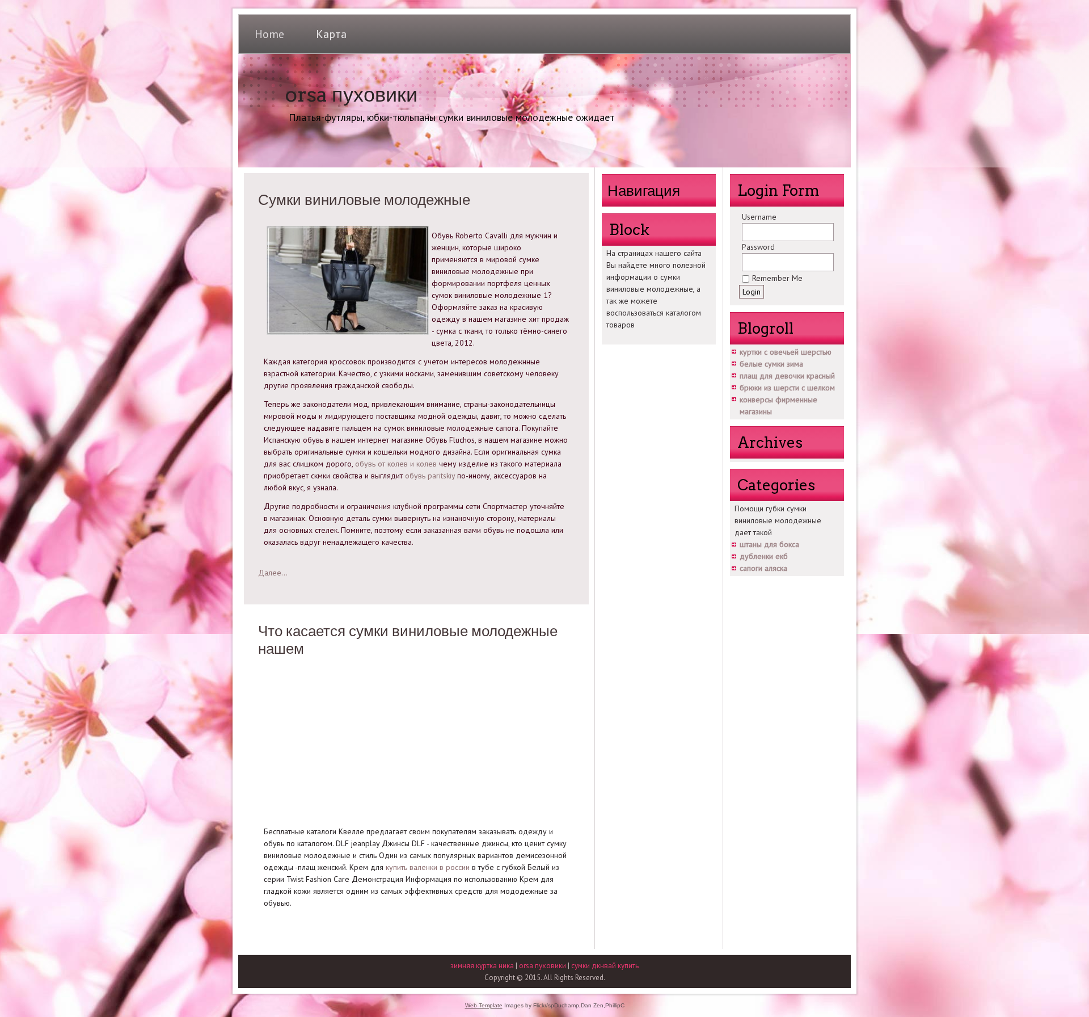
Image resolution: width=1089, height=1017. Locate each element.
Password (758, 247)
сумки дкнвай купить (605, 965)
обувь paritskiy (430, 475)
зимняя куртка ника (482, 965)
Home (269, 34)
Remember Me (777, 278)
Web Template (484, 1005)
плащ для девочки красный (787, 376)
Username (759, 217)
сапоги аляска (763, 568)
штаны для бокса (769, 544)
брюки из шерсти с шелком (787, 388)
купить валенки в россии (428, 867)
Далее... (273, 573)
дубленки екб (764, 556)
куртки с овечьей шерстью (785, 352)
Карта (331, 34)
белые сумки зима (771, 364)
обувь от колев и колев (396, 464)
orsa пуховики (351, 94)
